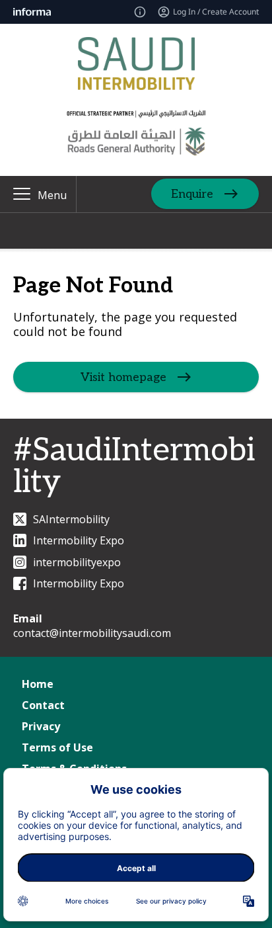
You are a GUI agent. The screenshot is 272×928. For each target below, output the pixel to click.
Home (37, 684)
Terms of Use (57, 747)
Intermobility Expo (78, 540)
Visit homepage (123, 377)
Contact (43, 705)
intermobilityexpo (77, 562)
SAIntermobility (71, 519)
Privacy (41, 726)
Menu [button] (52, 195)
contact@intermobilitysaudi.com (92, 633)
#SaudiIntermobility (134, 466)
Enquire (192, 194)
